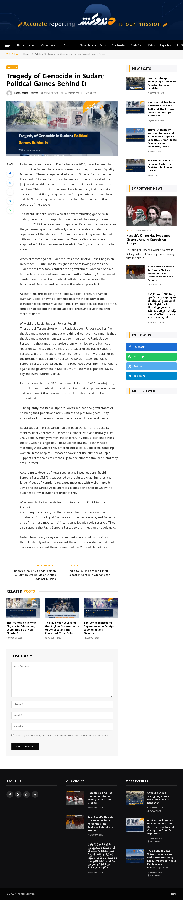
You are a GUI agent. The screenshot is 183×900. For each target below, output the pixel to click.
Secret (104, 45)
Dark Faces (137, 45)
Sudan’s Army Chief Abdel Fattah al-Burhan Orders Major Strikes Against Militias (34, 575)
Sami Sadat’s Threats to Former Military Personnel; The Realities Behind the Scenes (161, 273)
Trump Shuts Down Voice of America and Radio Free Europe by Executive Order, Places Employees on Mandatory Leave (162, 138)
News (31, 45)
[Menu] (7, 45)
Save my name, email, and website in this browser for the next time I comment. (62, 735)
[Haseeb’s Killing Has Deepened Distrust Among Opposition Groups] (151, 211)
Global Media (87, 45)
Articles (68, 45)
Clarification (119, 45)
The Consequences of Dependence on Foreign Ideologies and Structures (99, 628)
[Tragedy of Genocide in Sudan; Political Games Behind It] (62, 128)
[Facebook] (10, 173)
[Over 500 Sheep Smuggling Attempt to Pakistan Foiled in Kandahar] (135, 83)
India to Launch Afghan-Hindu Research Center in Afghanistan (89, 573)
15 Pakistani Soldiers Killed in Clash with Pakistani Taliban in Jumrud (160, 165)
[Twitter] (10, 182)
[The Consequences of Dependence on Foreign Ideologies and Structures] (101, 608)
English (164, 45)
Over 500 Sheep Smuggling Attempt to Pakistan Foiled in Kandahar (162, 83)
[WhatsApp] (10, 210)
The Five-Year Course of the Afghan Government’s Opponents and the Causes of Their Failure (62, 628)
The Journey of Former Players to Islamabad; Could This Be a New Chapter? (21, 628)
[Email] (10, 191)
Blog (129, 230)
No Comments (71, 93)
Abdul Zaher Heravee (26, 93)
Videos (152, 45)
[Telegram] (10, 201)
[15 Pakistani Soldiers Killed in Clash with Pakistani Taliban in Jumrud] (135, 165)
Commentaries (50, 45)
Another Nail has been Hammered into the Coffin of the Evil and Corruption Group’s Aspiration (162, 109)
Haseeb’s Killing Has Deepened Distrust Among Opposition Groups (148, 239)
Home (21, 45)
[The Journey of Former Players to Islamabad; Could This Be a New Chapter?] (23, 608)
